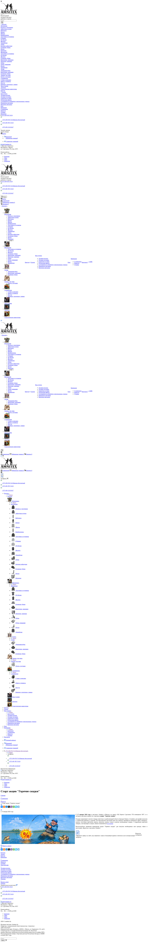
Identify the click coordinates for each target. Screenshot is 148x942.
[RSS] (1, 810)
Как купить (11, 714)
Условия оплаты (5, 868)
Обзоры (3, 883)
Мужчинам (14, 504)
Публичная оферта (6, 872)
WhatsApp (7, 161)
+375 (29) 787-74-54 (7, 122)
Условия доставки (6, 869)
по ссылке (110, 823)
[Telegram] (18, 807)
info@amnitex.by (6, 144)
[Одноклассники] (4, 807)
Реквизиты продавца (7, 876)
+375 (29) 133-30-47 (7, 127)
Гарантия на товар (6, 871)
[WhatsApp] (14, 807)
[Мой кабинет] (1, 452)
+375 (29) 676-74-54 (7, 115)
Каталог (10, 496)
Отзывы (3, 863)
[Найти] (2, 22)
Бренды (3, 856)
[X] (9, 807)
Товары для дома (16, 661)
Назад (11, 495)
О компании (4, 860)
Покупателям (4, 865)
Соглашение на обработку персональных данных (15, 874)
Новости (3, 862)
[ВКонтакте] (2, 807)
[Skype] (16, 807)
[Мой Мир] (6, 807)
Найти (2, 940)
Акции (3, 854)
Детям (13, 640)
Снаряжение (14, 674)
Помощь (3, 879)
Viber (5, 158)
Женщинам (14, 586)
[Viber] (11, 807)
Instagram (6, 156)
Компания (10, 731)
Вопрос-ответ (5, 882)
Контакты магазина (6, 877)
